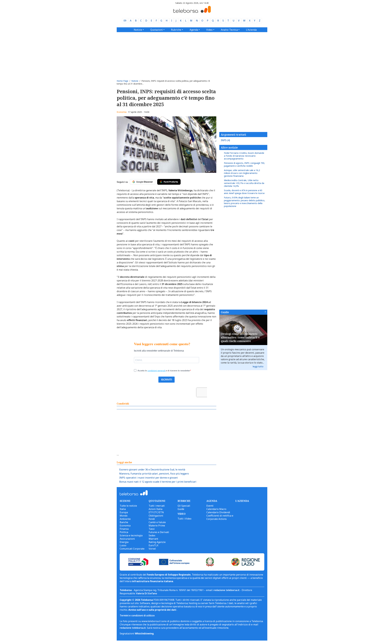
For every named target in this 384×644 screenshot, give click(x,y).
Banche (124, 522)
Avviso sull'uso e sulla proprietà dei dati (152, 609)
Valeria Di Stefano (146, 593)
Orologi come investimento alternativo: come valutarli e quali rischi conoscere (240, 337)
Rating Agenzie (157, 542)
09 (125, 20)
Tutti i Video (184, 518)
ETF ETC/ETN (156, 512)
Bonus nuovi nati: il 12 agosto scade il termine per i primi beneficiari (157, 481)
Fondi (152, 519)
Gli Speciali (184, 505)
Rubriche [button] (176, 29)
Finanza (124, 528)
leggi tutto (258, 366)
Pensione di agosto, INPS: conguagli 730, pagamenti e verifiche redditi (244, 164)
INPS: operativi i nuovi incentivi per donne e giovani (148, 477)
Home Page (122, 80)
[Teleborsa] (192, 12)
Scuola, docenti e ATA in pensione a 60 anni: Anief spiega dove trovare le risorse (244, 192)
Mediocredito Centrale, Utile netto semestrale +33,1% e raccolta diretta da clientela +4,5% (244, 183)
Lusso (123, 545)
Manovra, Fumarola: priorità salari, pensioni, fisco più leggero (154, 473)
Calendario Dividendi (218, 512)
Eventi (209, 505)
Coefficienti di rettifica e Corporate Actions (219, 517)
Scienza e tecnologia (131, 535)
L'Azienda (251, 29)
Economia (121, 112)
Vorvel (152, 548)
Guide (225, 312)
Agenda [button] (194, 29)
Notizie (134, 80)
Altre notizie (229, 147)
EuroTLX (153, 545)
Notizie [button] (138, 29)
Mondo (124, 515)
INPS (225, 140)
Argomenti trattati (233, 134)
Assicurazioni (127, 538)
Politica (124, 532)
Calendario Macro (216, 509)
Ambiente (125, 519)
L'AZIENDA (242, 501)
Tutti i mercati (157, 505)
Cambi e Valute (157, 522)
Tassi (152, 528)
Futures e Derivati (159, 532)
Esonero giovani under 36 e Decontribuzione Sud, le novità (152, 469)
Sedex (152, 535)
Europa (124, 512)
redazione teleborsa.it (226, 590)
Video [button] (209, 29)
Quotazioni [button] (156, 29)
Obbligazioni (156, 515)
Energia (124, 542)
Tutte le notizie (128, 505)
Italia (123, 509)
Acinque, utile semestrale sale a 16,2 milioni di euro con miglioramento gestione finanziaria (242, 173)
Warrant (153, 538)
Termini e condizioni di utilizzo (137, 615)
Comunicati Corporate (132, 548)
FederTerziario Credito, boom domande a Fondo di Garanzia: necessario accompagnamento (244, 156)
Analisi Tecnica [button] (229, 29)
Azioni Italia (155, 509)
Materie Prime (157, 525)
